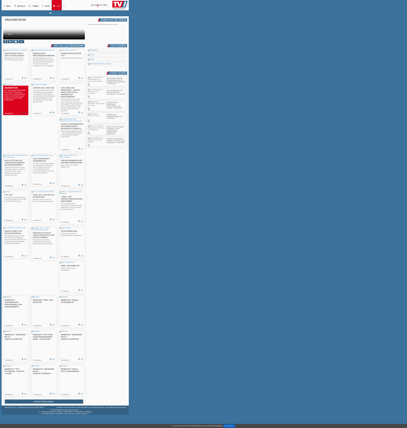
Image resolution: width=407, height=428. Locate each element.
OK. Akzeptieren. (229, 426)
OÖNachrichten (68, 412)
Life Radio (60, 412)
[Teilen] (15, 41)
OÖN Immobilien (79, 412)
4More (78, 413)
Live (58, 6)
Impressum (72, 407)
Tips (65, 413)
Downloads (59, 407)
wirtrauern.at (85, 413)
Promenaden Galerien (47, 413)
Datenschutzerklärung (82, 407)
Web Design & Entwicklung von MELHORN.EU (31, 407)
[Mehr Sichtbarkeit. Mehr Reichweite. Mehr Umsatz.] (65, 13)
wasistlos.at (71, 413)
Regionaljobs (59, 413)
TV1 (40, 412)
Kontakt (66, 407)
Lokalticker (118, 73)
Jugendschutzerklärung (97, 407)
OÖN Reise (88, 412)
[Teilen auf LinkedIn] (10, 41)
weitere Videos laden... (43, 401)
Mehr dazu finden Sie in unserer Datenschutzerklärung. (207, 426)
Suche (47, 6)
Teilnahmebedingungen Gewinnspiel (115, 407)
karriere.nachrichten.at (49, 412)
